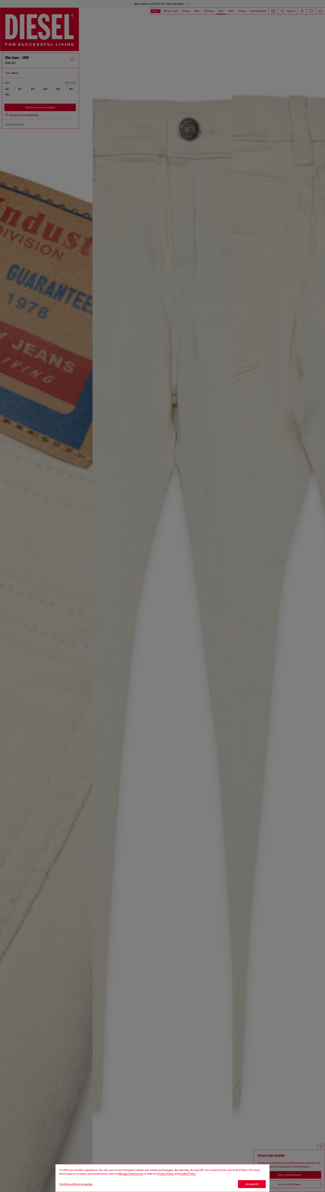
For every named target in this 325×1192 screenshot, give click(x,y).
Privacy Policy (165, 1173)
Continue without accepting (75, 1184)
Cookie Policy (187, 1173)
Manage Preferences (130, 1173)
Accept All (252, 1184)
